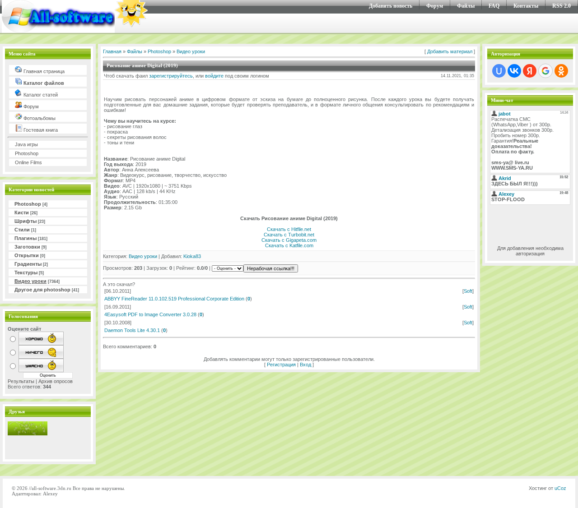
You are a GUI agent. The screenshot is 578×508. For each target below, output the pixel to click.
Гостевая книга (40, 130)
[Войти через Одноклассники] (561, 71)
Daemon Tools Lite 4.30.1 (132, 330)
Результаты (21, 381)
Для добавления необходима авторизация (530, 250)
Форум (434, 6)
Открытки (26, 255)
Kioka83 (192, 256)
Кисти (21, 212)
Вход (305, 364)
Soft (468, 291)
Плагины (25, 238)
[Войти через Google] (545, 71)
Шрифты (25, 221)
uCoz (560, 488)
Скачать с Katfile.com (289, 245)
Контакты (525, 6)
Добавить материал (449, 51)
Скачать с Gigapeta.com (289, 240)
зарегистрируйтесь (171, 76)
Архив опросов (55, 381)
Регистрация (281, 364)
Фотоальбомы (39, 118)
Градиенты (28, 264)
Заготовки (27, 246)
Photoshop (26, 153)
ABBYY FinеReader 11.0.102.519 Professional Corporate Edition (174, 298)
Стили (22, 229)
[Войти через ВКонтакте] (514, 71)
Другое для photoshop (42, 289)
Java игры (26, 144)
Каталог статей (40, 94)
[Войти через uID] (499, 71)
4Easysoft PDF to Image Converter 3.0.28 (150, 314)
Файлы (466, 6)
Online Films (28, 162)
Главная (112, 51)
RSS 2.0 (561, 6)
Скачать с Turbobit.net (289, 234)
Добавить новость (390, 6)
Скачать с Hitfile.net (289, 229)
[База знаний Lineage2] (27, 433)
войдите (214, 76)
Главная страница (43, 71)
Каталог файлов (43, 83)
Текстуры (25, 272)
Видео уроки (30, 281)
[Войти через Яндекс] (529, 71)
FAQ (494, 6)
